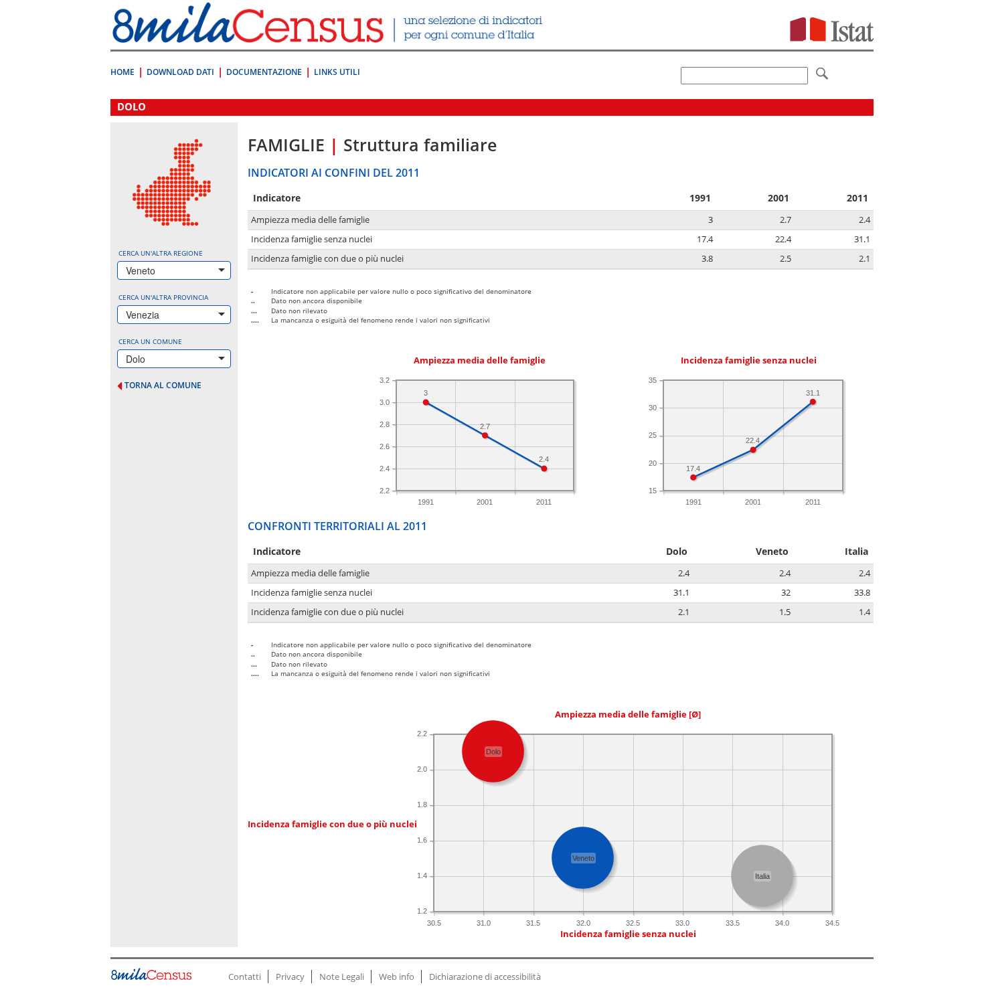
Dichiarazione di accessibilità (485, 977)
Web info (396, 977)
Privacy (290, 977)
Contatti (244, 977)
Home (122, 72)
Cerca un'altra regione (160, 253)
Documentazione (264, 72)
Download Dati (180, 72)
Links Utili (337, 72)
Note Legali (341, 977)
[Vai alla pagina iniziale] (329, 35)
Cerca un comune (150, 341)
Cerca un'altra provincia (163, 297)
